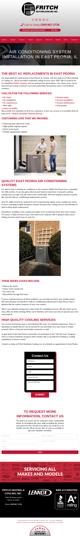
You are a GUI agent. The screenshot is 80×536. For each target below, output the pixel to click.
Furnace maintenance (65, 103)
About (65, 39)
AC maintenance (10, 103)
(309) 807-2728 (50, 25)
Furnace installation (65, 100)
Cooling (12, 39)
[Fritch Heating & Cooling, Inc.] (40, 9)
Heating (3, 39)
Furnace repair (63, 97)
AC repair (7, 97)
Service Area (48, 39)
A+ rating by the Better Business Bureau (25, 114)
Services (21, 39)
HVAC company (20, 83)
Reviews (58, 39)
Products (30, 39)
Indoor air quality (10, 108)
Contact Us (74, 39)
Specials (38, 39)
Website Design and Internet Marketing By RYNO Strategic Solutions (40, 522)
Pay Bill (54, 30)
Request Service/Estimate (33, 30)
